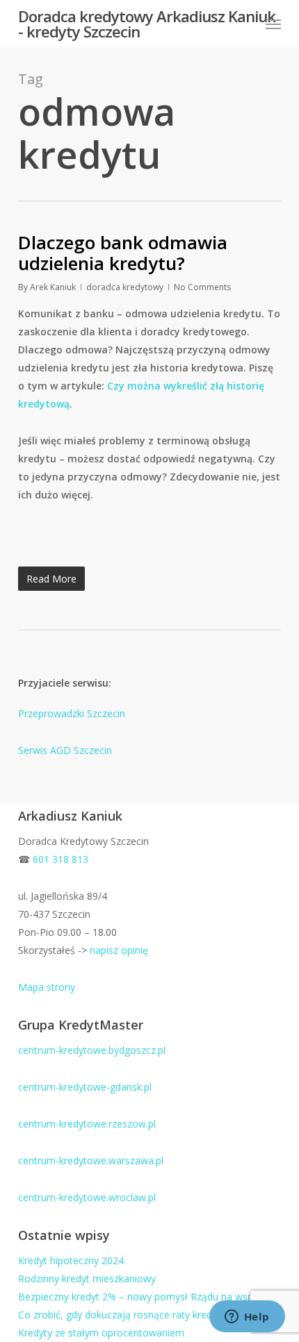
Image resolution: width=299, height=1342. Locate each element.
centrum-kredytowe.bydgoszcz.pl (91, 1050)
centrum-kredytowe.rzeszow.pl (87, 1123)
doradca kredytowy (124, 287)
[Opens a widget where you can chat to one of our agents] (247, 1317)
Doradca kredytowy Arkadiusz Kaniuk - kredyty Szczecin (146, 23)
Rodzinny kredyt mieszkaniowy (87, 1278)
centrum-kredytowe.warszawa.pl (90, 1160)
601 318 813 (60, 859)
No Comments (202, 287)
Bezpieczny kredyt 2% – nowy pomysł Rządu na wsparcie (146, 1296)
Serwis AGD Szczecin (65, 750)
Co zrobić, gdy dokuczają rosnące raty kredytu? (124, 1314)
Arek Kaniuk (53, 287)
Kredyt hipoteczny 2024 (71, 1260)
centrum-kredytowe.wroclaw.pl (87, 1197)
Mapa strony (46, 986)
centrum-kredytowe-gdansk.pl (85, 1086)
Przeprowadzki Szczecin (71, 713)
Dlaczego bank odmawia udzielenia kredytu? (122, 253)
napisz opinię (119, 950)
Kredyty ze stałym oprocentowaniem (101, 1332)
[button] (273, 24)
